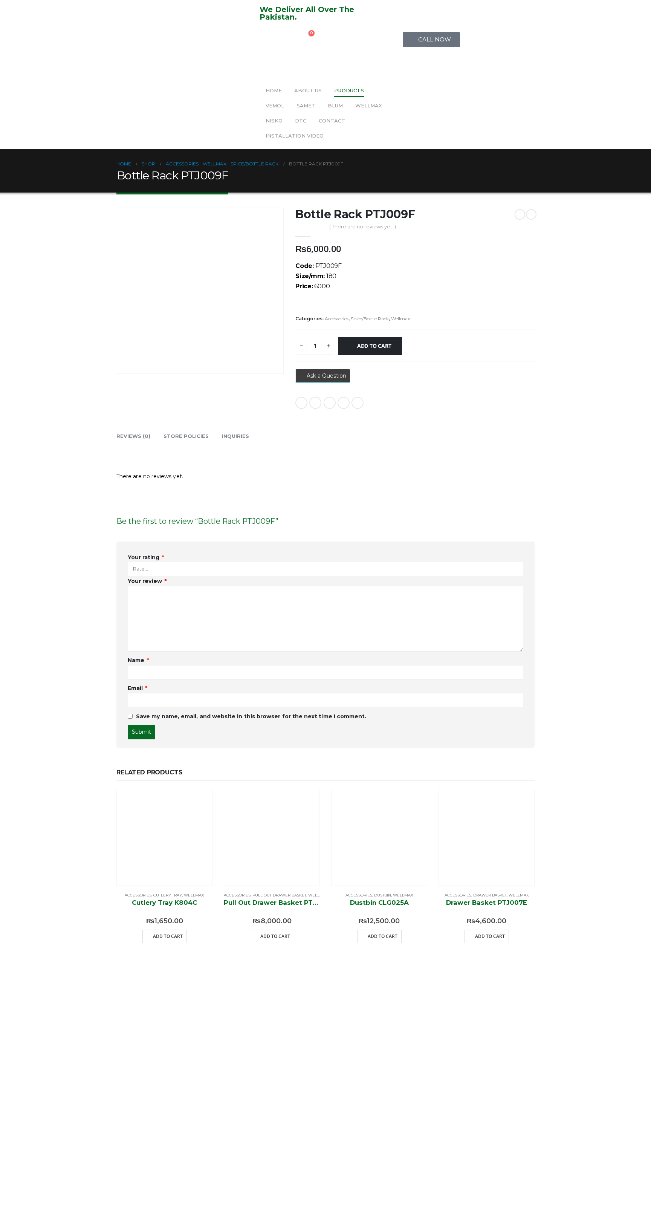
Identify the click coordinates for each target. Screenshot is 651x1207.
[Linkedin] (114, 1053)
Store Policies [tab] (186, 436)
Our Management (230, 1090)
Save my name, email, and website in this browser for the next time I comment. (251, 716)
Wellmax (368, 105)
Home (274, 90)
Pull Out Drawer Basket (279, 895)
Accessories (336, 318)
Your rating (146, 557)
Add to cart (374, 345)
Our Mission (226, 1062)
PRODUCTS (349, 90)
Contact (332, 121)
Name (138, 660)
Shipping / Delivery (394, 1022)
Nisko (274, 121)
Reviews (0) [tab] (133, 436)
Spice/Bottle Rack (370, 318)
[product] (164, 838)
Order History (298, 1101)
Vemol (275, 105)
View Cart (305, 1028)
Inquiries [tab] (235, 436)
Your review (147, 581)
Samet (305, 105)
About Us (308, 90)
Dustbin (382, 895)
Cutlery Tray (167, 895)
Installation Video (295, 136)
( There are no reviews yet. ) (362, 226)
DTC (300, 121)
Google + (344, 403)
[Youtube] (154, 1031)
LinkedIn (330, 403)
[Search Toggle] (265, 37)
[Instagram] (134, 1031)
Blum (335, 105)
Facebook (301, 403)
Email (357, 403)
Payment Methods (389, 1124)
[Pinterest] (134, 1053)
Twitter (315, 403)
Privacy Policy (384, 1158)
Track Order (312, 1073)
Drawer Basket (490, 895)
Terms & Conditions (395, 1090)
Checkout (305, 1051)
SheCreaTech (270, 1196)
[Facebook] (114, 1031)
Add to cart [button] (168, 936)
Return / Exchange (392, 1056)
